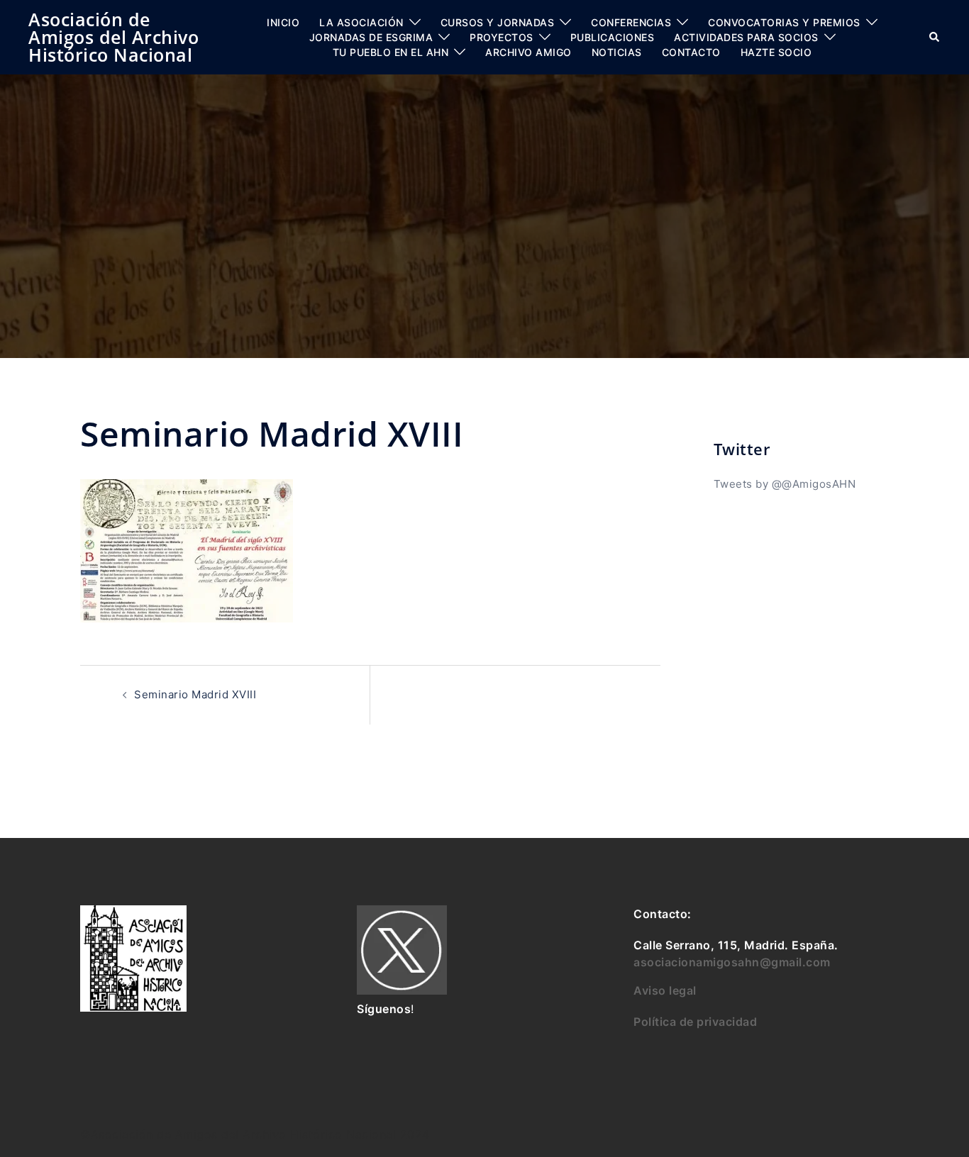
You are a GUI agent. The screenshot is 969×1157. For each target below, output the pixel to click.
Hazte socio (776, 52)
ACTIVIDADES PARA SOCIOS (746, 37)
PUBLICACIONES (612, 37)
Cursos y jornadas (498, 22)
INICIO (283, 22)
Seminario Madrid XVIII (195, 694)
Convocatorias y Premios (784, 22)
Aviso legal (665, 990)
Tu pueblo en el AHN (391, 52)
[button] (935, 37)
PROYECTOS (501, 37)
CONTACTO (691, 52)
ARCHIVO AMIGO (528, 52)
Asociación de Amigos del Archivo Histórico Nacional (113, 37)
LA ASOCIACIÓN (361, 22)
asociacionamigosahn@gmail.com (732, 962)
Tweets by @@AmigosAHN (785, 484)
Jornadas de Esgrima (371, 37)
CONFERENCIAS (631, 22)
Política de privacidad (695, 1022)
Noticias (617, 52)
